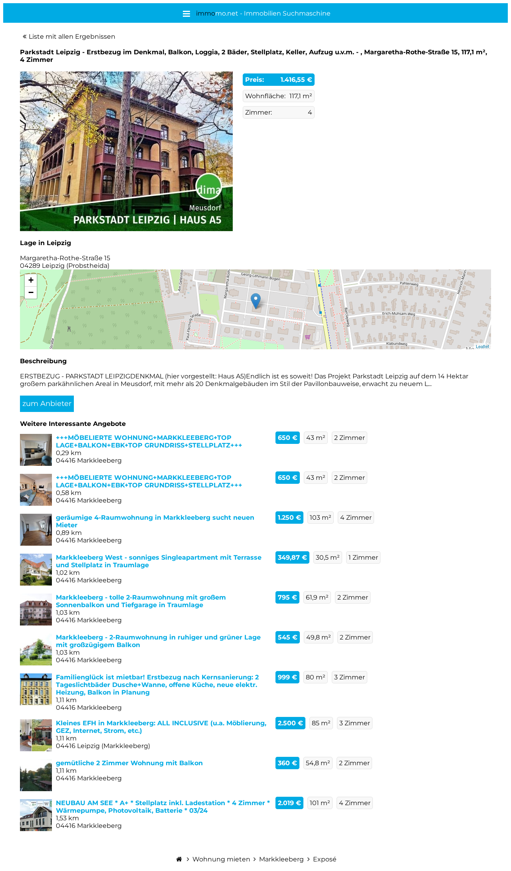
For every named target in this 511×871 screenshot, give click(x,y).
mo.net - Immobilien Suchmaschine (263, 13)
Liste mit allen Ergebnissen (72, 36)
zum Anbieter (46, 403)
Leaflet (482, 346)
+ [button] (31, 280)
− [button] (31, 292)
